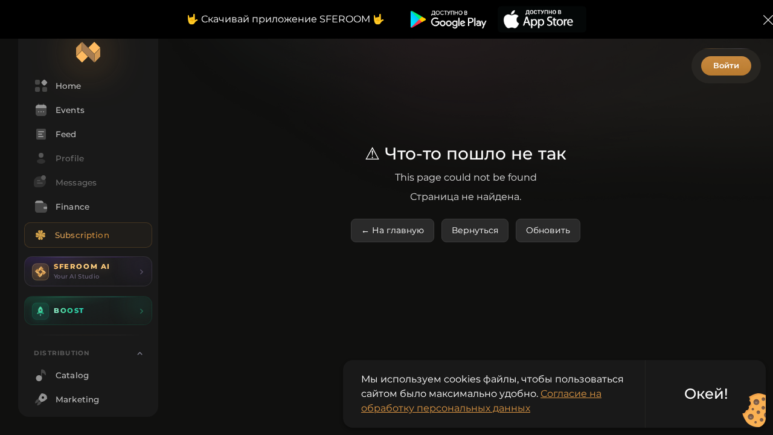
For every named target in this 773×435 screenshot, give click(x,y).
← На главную (392, 230)
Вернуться (475, 230)
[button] (88, 271)
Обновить (548, 230)
